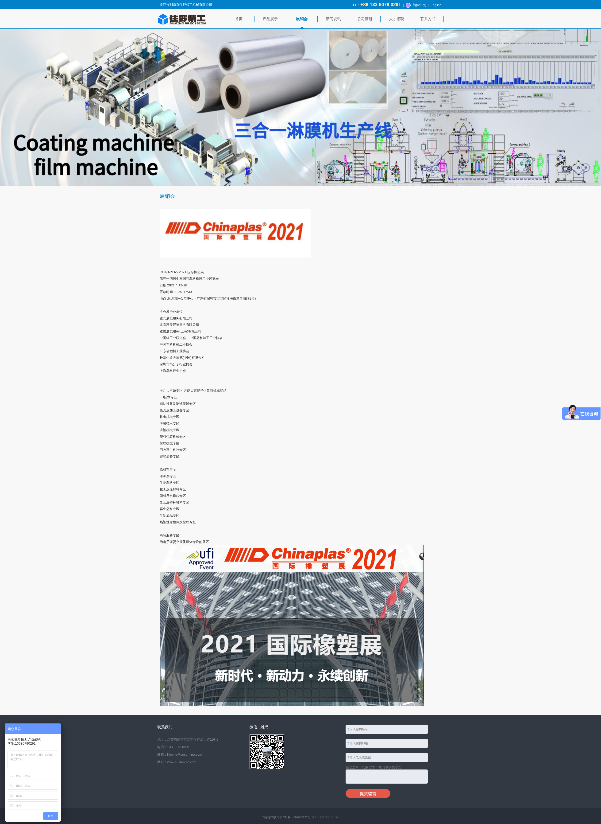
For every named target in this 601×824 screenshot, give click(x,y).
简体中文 (419, 5)
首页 (239, 19)
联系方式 (427, 19)
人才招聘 (396, 19)
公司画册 (364, 19)
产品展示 (270, 19)
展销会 (302, 19)
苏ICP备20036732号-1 (326, 817)
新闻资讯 (333, 19)
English (436, 5)
